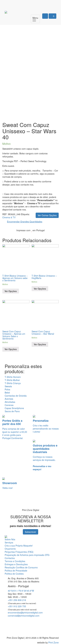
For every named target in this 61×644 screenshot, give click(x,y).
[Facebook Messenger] (31, 621)
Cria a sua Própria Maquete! (19, 545)
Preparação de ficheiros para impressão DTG (27, 554)
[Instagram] (52, 4)
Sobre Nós (10, 539)
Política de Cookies (14, 573)
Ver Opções (11, 291)
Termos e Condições (15, 561)
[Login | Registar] (45, 16)
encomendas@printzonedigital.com (25, 612)
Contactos (10, 558)
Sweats (8, 386)
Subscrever (30, 531)
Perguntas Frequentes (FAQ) (19, 551)
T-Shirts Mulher (12, 380)
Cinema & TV (8, 217)
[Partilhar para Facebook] (39, 235)
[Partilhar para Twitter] (44, 235)
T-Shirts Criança (13, 383)
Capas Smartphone (14, 408)
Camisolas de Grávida (16, 395)
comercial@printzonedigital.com (23, 615)
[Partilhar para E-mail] (54, 235)
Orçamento (10, 548)
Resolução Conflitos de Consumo (21, 567)
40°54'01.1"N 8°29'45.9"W (21, 590)
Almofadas (10, 401)
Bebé (7, 392)
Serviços (9, 542)
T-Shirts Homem (13, 376)
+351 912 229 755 (17, 606)
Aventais (9, 398)
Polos (7, 389)
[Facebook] (42, 4)
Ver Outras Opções (47, 215)
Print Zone (53, 642)
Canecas (9, 405)
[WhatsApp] (6, 501)
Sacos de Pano (12, 411)
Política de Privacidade (16, 570)
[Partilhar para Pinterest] (49, 235)
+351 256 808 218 (17, 600)
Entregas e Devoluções (16, 564)
